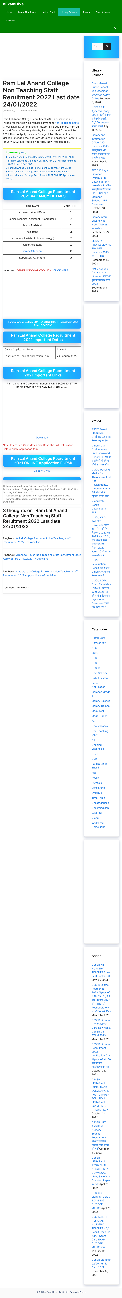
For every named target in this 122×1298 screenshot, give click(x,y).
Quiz (94, 758)
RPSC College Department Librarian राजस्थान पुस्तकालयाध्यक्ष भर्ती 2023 (101, 276)
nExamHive (13, 4)
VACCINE (97, 812)
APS (94, 647)
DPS (94, 663)
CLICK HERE (60, 270)
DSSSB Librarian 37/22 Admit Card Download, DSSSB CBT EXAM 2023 (101, 1028)
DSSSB (96, 668)
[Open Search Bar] (115, 28)
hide (23, 152)
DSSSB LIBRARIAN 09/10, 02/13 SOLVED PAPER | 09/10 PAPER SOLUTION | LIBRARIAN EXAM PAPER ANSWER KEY (101, 1094)
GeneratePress (78, 1292)
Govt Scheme (103, 12)
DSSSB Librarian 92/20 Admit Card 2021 (101, 1263)
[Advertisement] (42, 57)
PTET (95, 753)
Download (42, 437)
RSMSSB (97, 782)
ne (93, 721)
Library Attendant (32, 251)
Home (9, 12)
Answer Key (99, 642)
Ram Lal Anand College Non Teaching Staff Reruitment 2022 (36, 489)
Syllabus (10, 20)
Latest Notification (27, 12)
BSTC (95, 652)
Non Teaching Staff (47, 486)
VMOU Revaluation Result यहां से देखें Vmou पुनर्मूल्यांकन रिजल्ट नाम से (101, 568)
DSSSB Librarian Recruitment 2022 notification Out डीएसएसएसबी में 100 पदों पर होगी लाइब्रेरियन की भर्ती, (101, 1055)
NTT (94, 739)
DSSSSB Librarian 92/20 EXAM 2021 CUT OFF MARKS (101, 1201)
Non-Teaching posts (67, 122)
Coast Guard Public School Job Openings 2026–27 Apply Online (101, 91)
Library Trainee (101, 705)
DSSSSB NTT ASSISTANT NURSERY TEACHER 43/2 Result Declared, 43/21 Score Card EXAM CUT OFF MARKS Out (101, 1232)
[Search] (107, 46)
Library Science (69, 12)
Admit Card (49, 12)
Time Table (98, 797)
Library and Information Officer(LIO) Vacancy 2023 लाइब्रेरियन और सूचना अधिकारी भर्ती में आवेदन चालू (101, 146)
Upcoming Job (100, 807)
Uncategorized (100, 802)
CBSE (95, 657)
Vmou (95, 818)
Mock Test (98, 710)
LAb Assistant (100, 678)
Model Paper (99, 715)
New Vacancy (13, 486)
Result (86, 12)
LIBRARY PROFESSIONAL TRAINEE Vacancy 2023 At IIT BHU (101, 248)
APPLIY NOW (42, 471)
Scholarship (98, 787)
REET (95, 772)
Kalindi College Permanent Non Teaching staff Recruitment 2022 (38, 495)
